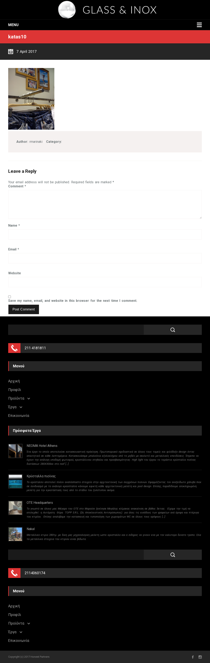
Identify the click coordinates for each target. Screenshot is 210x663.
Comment (17, 186)
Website (14, 273)
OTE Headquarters (40, 503)
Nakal (31, 529)
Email (13, 249)
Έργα (12, 407)
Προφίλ (14, 390)
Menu (13, 25)
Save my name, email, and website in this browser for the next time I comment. (72, 300)
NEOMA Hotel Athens (42, 446)
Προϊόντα (16, 398)
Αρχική (14, 381)
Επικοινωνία (18, 415)
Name (14, 225)
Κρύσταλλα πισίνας (41, 476)
